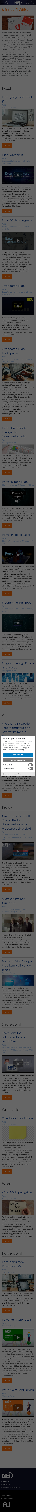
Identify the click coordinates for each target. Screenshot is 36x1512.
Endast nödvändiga (18, 760)
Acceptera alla (18, 754)
